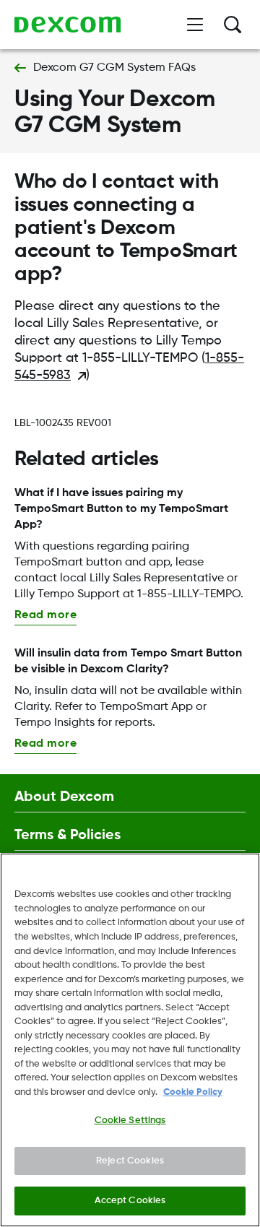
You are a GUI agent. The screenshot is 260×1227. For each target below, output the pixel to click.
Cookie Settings (130, 1120)
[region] (130, 1040)
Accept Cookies (130, 1200)
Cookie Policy (192, 1092)
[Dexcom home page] (67, 24)
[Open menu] (195, 25)
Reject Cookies (130, 1161)
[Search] (233, 25)
